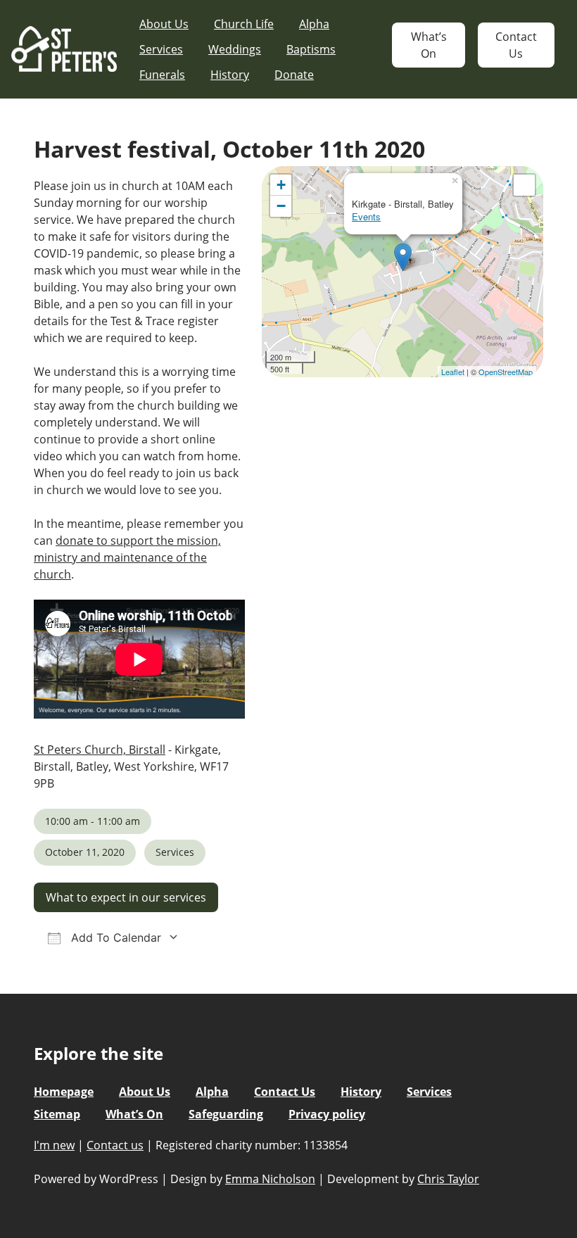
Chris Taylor (448, 1179)
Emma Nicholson (270, 1179)
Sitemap (57, 1114)
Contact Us (516, 45)
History (229, 74)
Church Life (244, 24)
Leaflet (452, 371)
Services (161, 49)
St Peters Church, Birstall (99, 749)
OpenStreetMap (505, 371)
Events (366, 216)
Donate (294, 74)
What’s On (429, 45)
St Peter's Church (64, 49)
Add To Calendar (114, 937)
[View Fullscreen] (524, 185)
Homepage (64, 1091)
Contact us (115, 1145)
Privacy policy (326, 1114)
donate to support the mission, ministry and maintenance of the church (127, 557)
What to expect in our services (126, 897)
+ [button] (281, 185)
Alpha (314, 24)
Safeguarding (226, 1114)
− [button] (281, 206)
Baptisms (311, 49)
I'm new (54, 1145)
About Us (164, 24)
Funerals (162, 74)
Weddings (234, 49)
